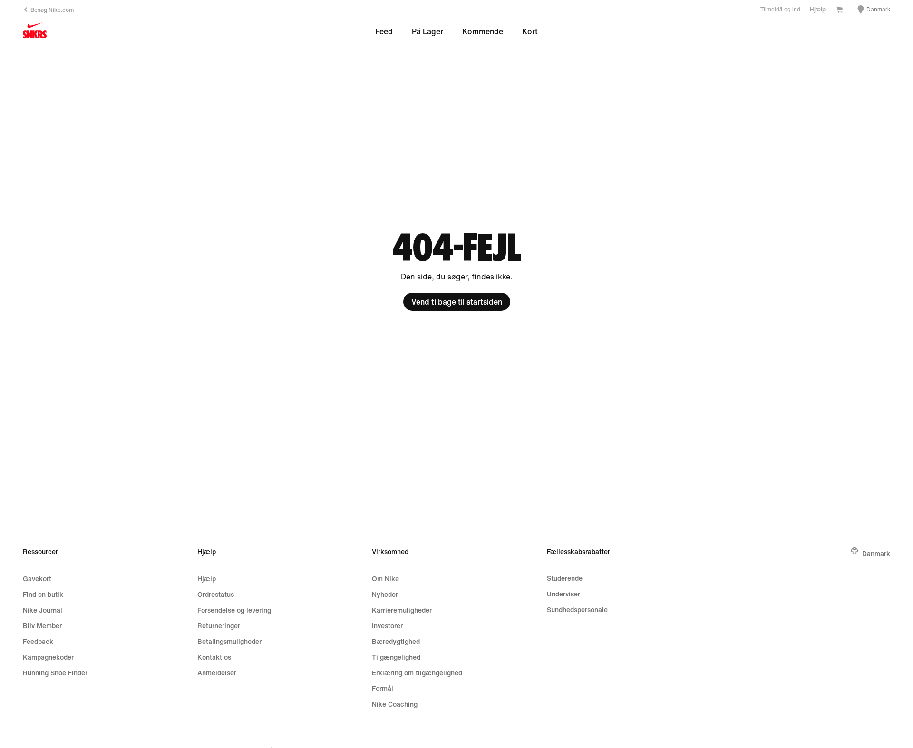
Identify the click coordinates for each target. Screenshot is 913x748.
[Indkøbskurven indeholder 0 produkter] (839, 10)
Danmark (876, 553)
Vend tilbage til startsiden (456, 301)
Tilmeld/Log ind (780, 9)
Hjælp (818, 9)
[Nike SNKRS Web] (35, 32)
